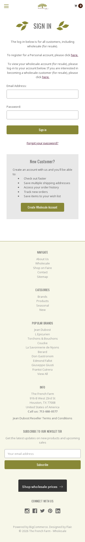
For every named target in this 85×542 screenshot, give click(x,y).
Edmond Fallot (42, 361)
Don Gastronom (42, 356)
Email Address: (17, 86)
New (42, 310)
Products (42, 301)
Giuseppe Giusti (43, 365)
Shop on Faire (42, 268)
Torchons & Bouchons (42, 338)
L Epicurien (42, 334)
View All (42, 374)
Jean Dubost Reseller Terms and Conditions (42, 418)
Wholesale (42, 263)
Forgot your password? (42, 143)
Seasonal (42, 305)
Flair (68, 527)
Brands (42, 297)
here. (74, 55)
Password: (14, 107)
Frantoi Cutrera (42, 369)
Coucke (42, 343)
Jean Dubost (42, 330)
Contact (42, 272)
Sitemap (42, 277)
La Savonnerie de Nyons (42, 347)
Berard (42, 352)
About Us (42, 259)
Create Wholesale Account (42, 207)
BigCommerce (38, 527)
